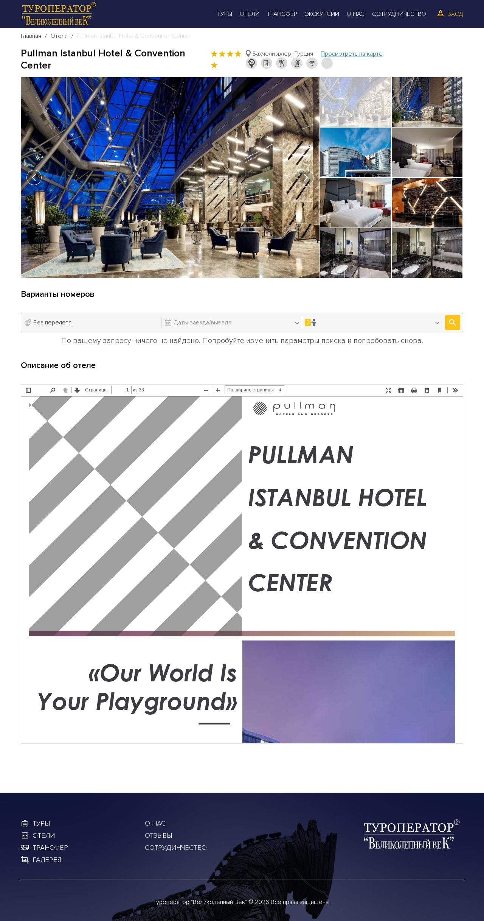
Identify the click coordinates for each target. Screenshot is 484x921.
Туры (224, 14)
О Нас (356, 14)
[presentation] (34, 177)
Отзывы (158, 835)
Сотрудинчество (176, 847)
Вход (455, 14)
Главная (31, 36)
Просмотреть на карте (352, 54)
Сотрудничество (399, 14)
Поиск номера (452, 322)
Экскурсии (322, 14)
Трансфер (282, 14)
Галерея (47, 860)
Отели (249, 14)
